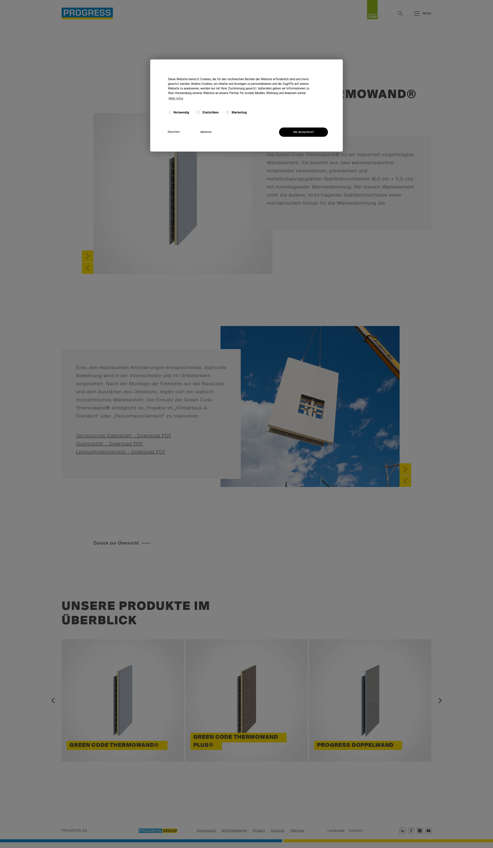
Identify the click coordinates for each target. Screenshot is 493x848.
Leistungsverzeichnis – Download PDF (121, 452)
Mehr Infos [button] (176, 98)
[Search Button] (400, 13)
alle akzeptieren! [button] (303, 132)
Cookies (277, 831)
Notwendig (181, 112)
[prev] (87, 268)
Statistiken (210, 112)
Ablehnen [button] (206, 132)
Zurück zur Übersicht (116, 543)
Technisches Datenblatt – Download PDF (123, 436)
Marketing (239, 112)
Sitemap (297, 831)
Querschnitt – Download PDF (109, 444)
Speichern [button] (174, 131)
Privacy (259, 831)
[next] (87, 256)
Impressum (206, 831)
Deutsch (356, 831)
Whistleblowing (234, 831)
